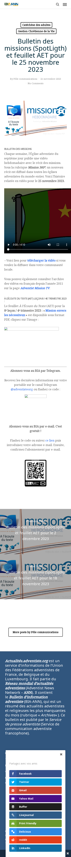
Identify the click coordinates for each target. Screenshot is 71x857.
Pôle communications (25, 78)
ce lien (49, 440)
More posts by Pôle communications (35, 632)
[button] (65, 4)
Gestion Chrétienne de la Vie (36, 31)
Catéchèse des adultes (36, 25)
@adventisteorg (22, 389)
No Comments (36, 83)
